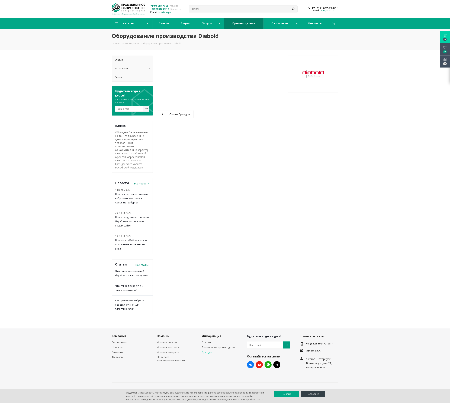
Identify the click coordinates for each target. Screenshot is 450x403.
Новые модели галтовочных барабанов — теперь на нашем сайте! (132, 221)
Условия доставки (168, 347)
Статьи (206, 342)
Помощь (163, 336)
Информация (211, 336)
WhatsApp (268, 364)
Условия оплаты (167, 342)
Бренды (207, 352)
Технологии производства (218, 347)
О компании (119, 342)
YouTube (259, 364)
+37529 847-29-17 (159, 9)
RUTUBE (276, 364)
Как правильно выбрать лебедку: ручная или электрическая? (129, 305)
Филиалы (117, 357)
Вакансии (117, 352)
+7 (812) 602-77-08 (324, 7)
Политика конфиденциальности (171, 358)
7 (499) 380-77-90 (159, 5)
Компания (119, 336)
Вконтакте (250, 364)
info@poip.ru (165, 12)
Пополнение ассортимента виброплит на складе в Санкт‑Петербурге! (131, 198)
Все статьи (142, 265)
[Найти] (293, 8)
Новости (117, 347)
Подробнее (313, 393)
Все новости (141, 183)
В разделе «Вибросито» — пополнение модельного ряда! (131, 244)
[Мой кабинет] (333, 23)
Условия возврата (168, 352)
